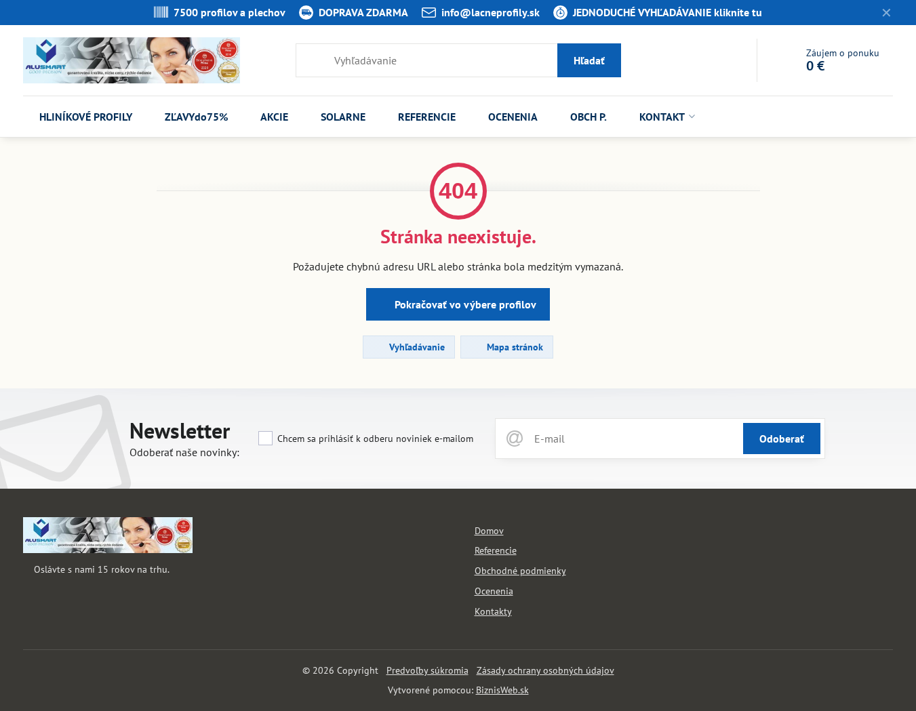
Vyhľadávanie (415, 347)
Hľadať (589, 60)
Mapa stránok (513, 347)
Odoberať (781, 438)
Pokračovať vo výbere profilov (464, 304)
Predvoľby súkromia (427, 670)
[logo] (108, 550)
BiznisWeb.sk (502, 690)
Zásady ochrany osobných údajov (545, 670)
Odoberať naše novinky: (184, 452)
